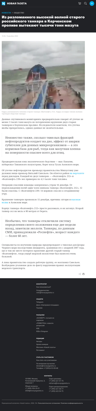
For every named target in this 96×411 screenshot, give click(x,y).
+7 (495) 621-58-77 (56, 389)
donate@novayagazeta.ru (46, 366)
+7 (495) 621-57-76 (56, 381)
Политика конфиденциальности (72, 403)
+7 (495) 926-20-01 (32, 388)
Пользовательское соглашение (49, 403)
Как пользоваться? (43, 287)
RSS (37, 328)
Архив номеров (42, 344)
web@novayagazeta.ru (45, 293)
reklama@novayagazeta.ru (59, 383)
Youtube (39, 308)
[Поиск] (85, 3)
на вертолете (77, 173)
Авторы (39, 341)
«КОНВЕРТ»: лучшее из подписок (45, 319)
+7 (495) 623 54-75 (56, 391)
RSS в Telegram (42, 331)
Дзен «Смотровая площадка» (47, 305)
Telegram (39, 302)
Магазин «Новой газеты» (46, 347)
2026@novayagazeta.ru (34, 391)
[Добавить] (92, 3)
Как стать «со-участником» (46, 360)
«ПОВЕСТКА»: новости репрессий (44, 324)
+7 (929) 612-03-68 (51, 368)
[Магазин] (80, 3)
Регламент (40, 350)
